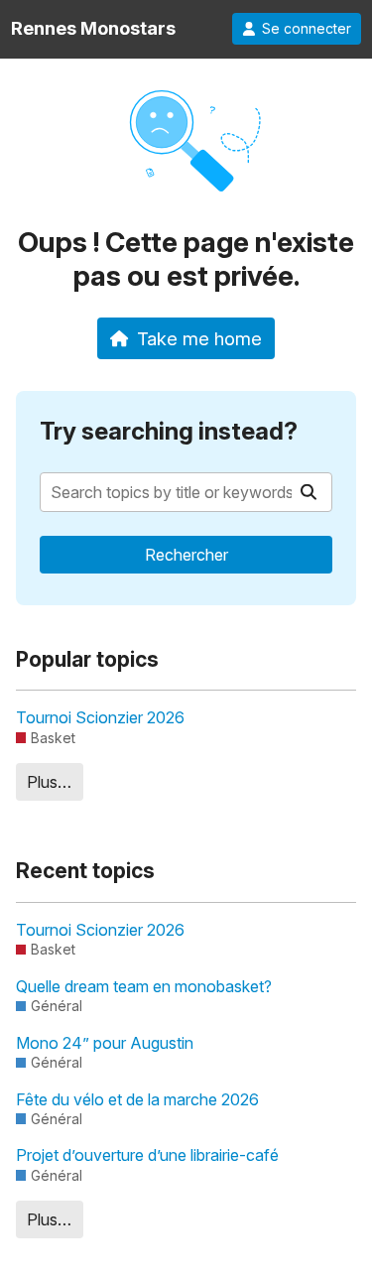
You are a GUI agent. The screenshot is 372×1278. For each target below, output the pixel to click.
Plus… (49, 782)
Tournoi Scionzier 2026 (100, 717)
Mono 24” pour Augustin (104, 1043)
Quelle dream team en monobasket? (144, 986)
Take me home (199, 338)
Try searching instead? (169, 431)
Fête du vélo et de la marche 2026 (137, 1099)
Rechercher (186, 555)
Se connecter (306, 29)
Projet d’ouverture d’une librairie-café (147, 1155)
